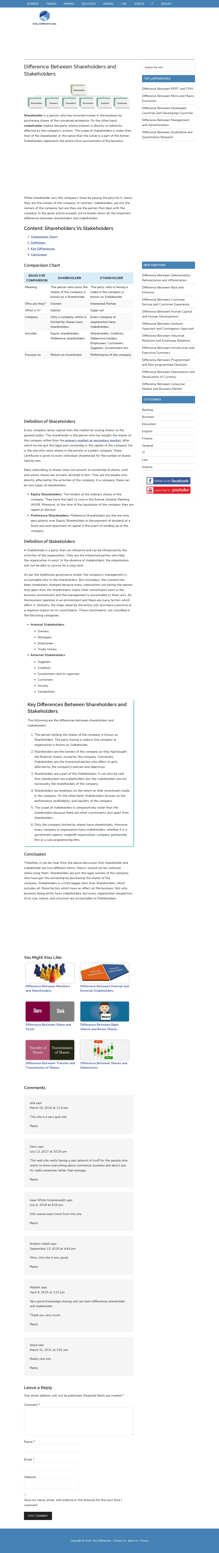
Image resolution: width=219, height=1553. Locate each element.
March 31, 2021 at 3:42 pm (49, 1350)
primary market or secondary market (93, 440)
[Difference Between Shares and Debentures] (104, 1049)
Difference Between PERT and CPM (167, 89)
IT (143, 453)
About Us (133, 1540)
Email (29, 1459)
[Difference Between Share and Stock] (49, 1010)
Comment (32, 1405)
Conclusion (39, 254)
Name (29, 1441)
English (147, 431)
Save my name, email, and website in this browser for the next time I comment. (73, 1502)
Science (147, 467)
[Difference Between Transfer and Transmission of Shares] (49, 1049)
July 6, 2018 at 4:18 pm (46, 1205)
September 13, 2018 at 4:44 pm (53, 1249)
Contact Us (119, 1540)
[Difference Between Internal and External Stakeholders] (104, 972)
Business (148, 417)
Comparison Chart (44, 237)
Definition (38, 243)
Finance (147, 438)
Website (30, 1477)
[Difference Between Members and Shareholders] (49, 972)
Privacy (144, 1540)
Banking (147, 410)
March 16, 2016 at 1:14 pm (49, 1108)
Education (149, 424)
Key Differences (44, 17)
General (147, 446)
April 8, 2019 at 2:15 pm (47, 1292)
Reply (34, 1126)
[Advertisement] (127, 34)
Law (145, 460)
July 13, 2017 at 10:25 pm (48, 1151)
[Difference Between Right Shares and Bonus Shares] (104, 1010)
